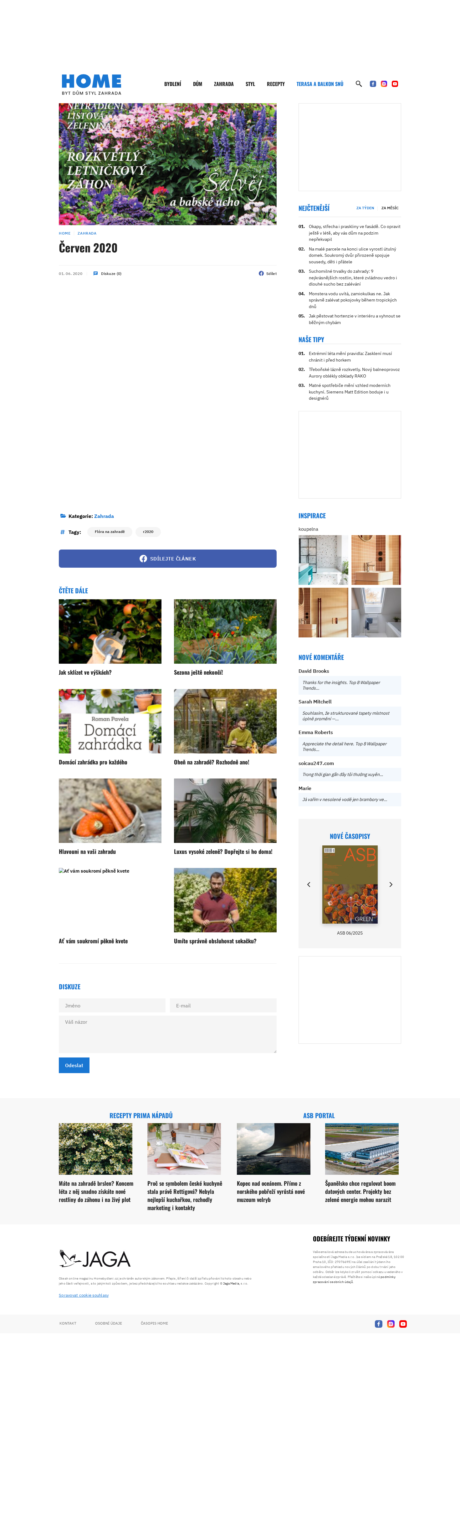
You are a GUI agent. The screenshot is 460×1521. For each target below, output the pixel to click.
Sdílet (271, 273)
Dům (197, 84)
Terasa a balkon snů (320, 84)
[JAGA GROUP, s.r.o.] (95, 1259)
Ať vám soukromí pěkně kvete (93, 941)
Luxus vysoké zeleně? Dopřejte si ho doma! (223, 851)
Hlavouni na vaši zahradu (87, 851)
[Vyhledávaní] (359, 84)
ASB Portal (319, 1115)
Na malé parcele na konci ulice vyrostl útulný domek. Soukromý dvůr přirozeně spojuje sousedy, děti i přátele (352, 255)
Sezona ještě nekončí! (198, 672)
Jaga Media (231, 1283)
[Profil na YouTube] (395, 84)
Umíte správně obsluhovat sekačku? (215, 941)
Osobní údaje (108, 1323)
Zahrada (224, 84)
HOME (64, 233)
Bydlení (172, 84)
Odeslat (74, 1065)
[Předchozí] (309, 885)
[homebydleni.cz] (91, 84)
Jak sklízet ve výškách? (85, 672)
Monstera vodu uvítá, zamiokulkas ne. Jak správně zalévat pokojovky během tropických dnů (353, 300)
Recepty (276, 84)
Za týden (365, 207)
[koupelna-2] (323, 560)
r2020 (148, 531)
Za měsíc (390, 207)
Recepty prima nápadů (141, 1115)
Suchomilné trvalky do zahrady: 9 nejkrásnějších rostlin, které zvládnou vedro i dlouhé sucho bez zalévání (353, 277)
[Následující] (391, 885)
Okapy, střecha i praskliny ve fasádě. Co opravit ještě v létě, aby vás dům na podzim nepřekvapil (355, 233)
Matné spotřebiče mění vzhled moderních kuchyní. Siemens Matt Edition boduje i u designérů (350, 392)
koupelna (308, 529)
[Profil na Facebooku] (373, 84)
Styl (250, 84)
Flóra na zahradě (110, 531)
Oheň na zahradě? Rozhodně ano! (211, 762)
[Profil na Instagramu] (384, 84)
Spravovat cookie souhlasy (84, 1295)
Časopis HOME (154, 1323)
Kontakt (67, 1323)
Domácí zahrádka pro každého (93, 762)
